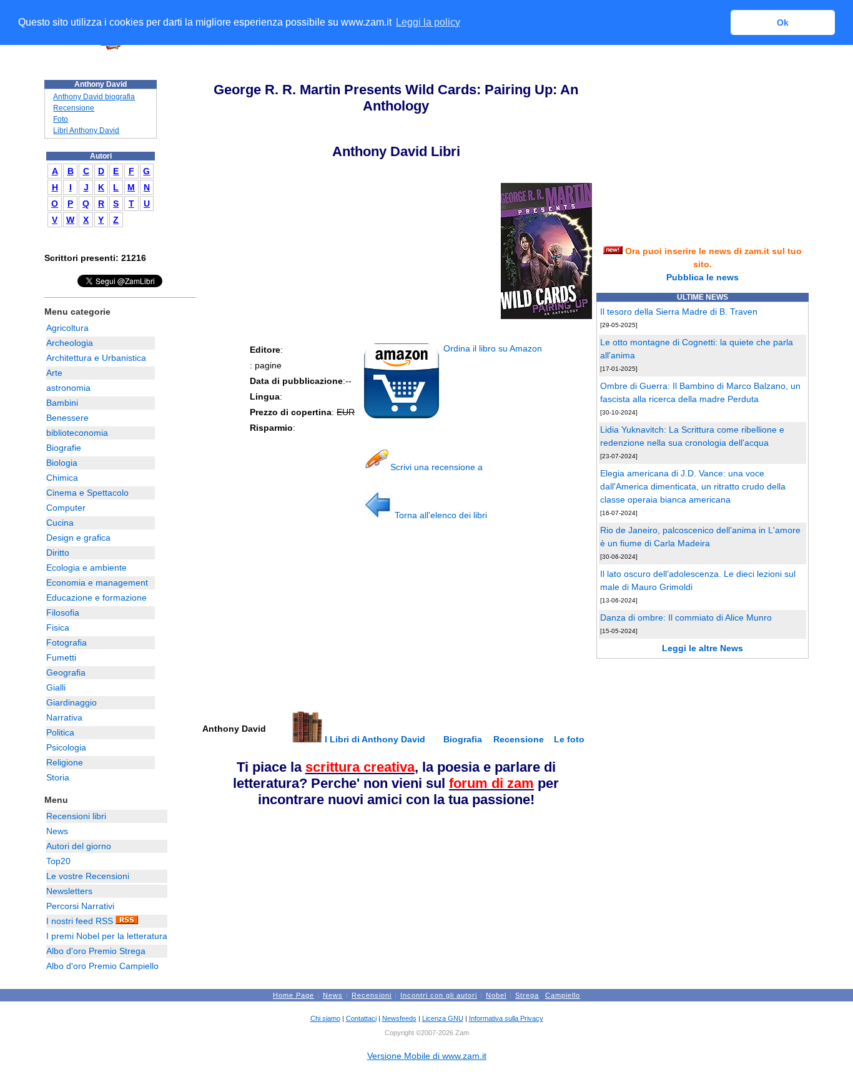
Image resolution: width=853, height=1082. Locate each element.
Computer (66, 508)
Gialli (56, 687)
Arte (54, 373)
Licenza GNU (442, 1018)
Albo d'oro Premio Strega (95, 951)
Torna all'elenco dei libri (439, 515)
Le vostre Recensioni (87, 876)
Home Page (293, 995)
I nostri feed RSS (81, 921)
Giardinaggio (71, 702)
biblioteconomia (77, 433)
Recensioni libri (76, 816)
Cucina (60, 523)
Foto (60, 119)
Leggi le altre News (702, 648)
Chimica (62, 478)
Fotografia (66, 642)
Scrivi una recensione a (436, 467)
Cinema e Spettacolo (87, 493)
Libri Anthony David (86, 130)
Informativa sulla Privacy (506, 1018)
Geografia (66, 672)
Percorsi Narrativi (80, 906)
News (57, 831)
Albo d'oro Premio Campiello (102, 966)
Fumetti (61, 657)
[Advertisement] (294, 621)
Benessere (67, 418)
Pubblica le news (702, 277)
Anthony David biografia (94, 96)
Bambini (62, 403)
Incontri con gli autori (438, 995)
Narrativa (64, 717)
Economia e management (97, 583)
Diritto (57, 553)
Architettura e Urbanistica (96, 358)
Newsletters (69, 891)
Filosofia (62, 612)
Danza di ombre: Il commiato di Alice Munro (686, 617)
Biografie (63, 448)
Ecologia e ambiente (86, 568)
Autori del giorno (78, 846)
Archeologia (69, 343)
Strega (527, 995)
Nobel (496, 995)
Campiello (562, 995)
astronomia (68, 388)
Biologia (61, 463)
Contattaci (361, 1018)
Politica (60, 732)
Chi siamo (325, 1018)
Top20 (58, 861)
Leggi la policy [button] (428, 22)
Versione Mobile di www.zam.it (426, 1056)
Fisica (57, 627)
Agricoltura (67, 328)
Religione (64, 762)
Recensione (73, 108)
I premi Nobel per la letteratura (106, 936)
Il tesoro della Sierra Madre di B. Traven (678, 312)
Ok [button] (783, 22)
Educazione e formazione (96, 597)
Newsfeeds (399, 1018)
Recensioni (372, 995)
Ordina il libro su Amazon (491, 348)
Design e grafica (78, 538)
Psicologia (66, 747)
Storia (57, 777)
